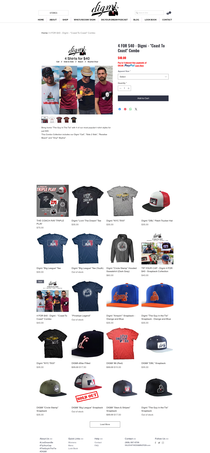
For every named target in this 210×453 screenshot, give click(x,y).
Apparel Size (124, 71)
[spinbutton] (124, 88)
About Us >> (46, 438)
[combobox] (143, 76)
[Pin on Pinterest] (125, 109)
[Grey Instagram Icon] (162, 442)
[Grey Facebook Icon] (155, 442)
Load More (105, 424)
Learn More (139, 65)
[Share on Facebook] (119, 109)
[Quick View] (53, 201)
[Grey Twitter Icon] (159, 442)
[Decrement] (120, 88)
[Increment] (129, 88)
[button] (168, 13)
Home (44, 33)
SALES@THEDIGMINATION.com (137, 445)
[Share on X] (136, 109)
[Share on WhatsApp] (130, 109)
